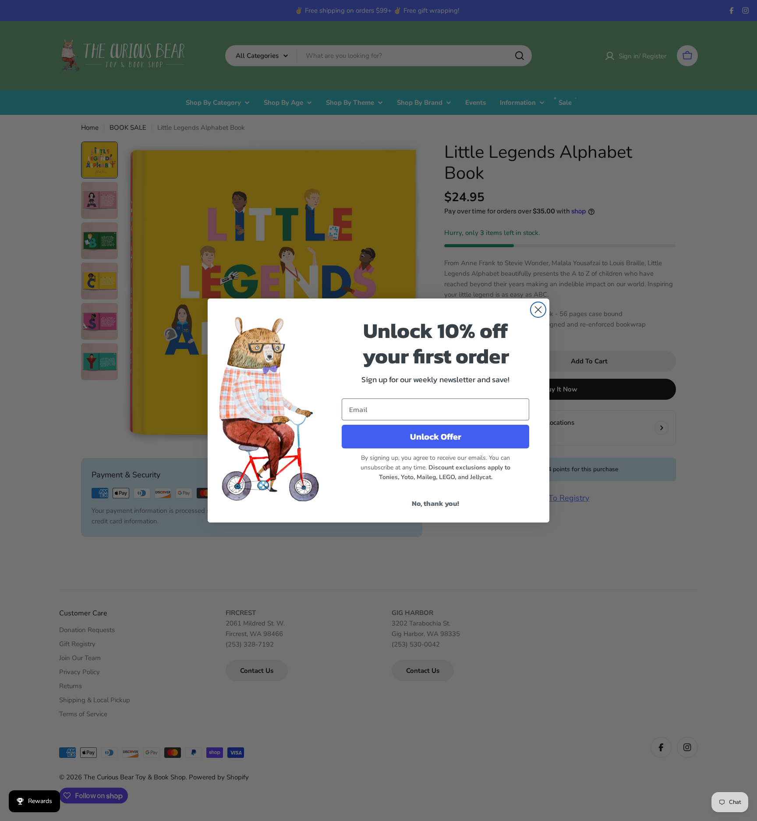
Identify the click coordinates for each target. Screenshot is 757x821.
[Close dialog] (538, 309)
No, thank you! (435, 503)
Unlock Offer (435, 436)
